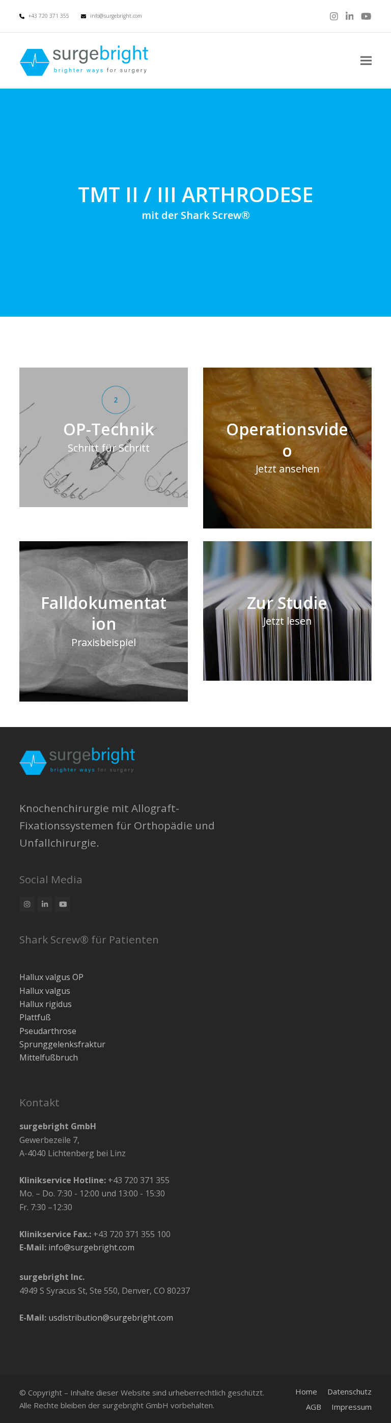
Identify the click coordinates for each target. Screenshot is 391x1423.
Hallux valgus (44, 990)
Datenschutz (349, 1391)
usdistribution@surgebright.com (110, 1317)
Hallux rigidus (45, 1004)
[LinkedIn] (350, 16)
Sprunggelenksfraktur (62, 1044)
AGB (313, 1407)
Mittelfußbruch (48, 1057)
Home (306, 1391)
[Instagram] (334, 16)
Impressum (351, 1407)
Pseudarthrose (47, 1031)
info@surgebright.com (116, 15)
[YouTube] (366, 16)
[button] (366, 61)
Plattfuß (35, 1017)
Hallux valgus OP (51, 977)
